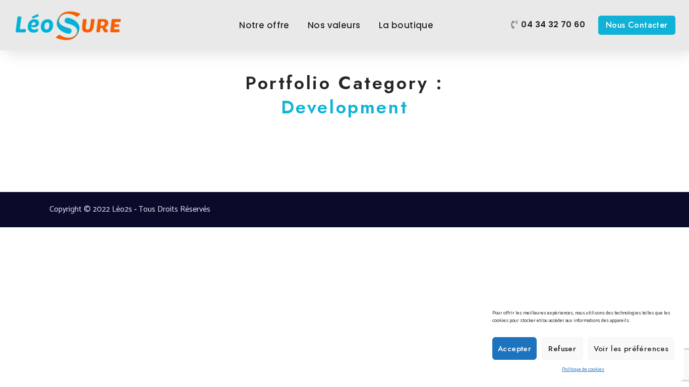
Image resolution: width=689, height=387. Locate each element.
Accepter (514, 348)
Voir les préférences (631, 348)
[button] (548, 25)
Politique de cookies (583, 369)
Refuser (562, 348)
